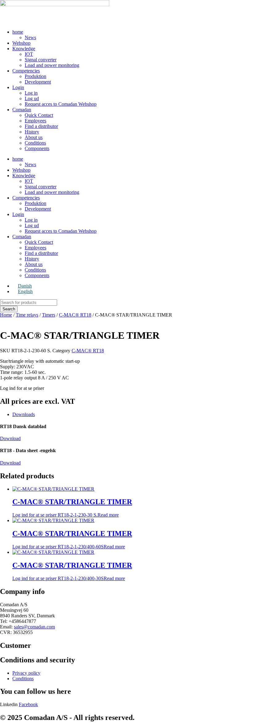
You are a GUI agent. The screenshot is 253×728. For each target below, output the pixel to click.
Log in (31, 93)
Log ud (32, 98)
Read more (108, 514)
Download (10, 438)
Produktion (35, 76)
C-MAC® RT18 (75, 314)
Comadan (21, 109)
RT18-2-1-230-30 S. (72, 507)
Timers (48, 314)
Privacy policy (26, 673)
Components (37, 148)
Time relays (27, 314)
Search (8, 309)
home (17, 32)
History (32, 131)
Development (38, 81)
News (30, 37)
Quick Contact (39, 115)
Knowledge (23, 48)
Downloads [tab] (23, 414)
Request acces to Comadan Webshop (61, 104)
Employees (35, 120)
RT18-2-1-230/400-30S (72, 571)
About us (34, 137)
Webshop (21, 43)
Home (6, 314)
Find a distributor (41, 126)
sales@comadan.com (34, 626)
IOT (29, 54)
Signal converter (40, 59)
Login (18, 87)
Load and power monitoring (52, 65)
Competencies (26, 70)
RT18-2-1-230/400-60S (72, 539)
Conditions (35, 142)
